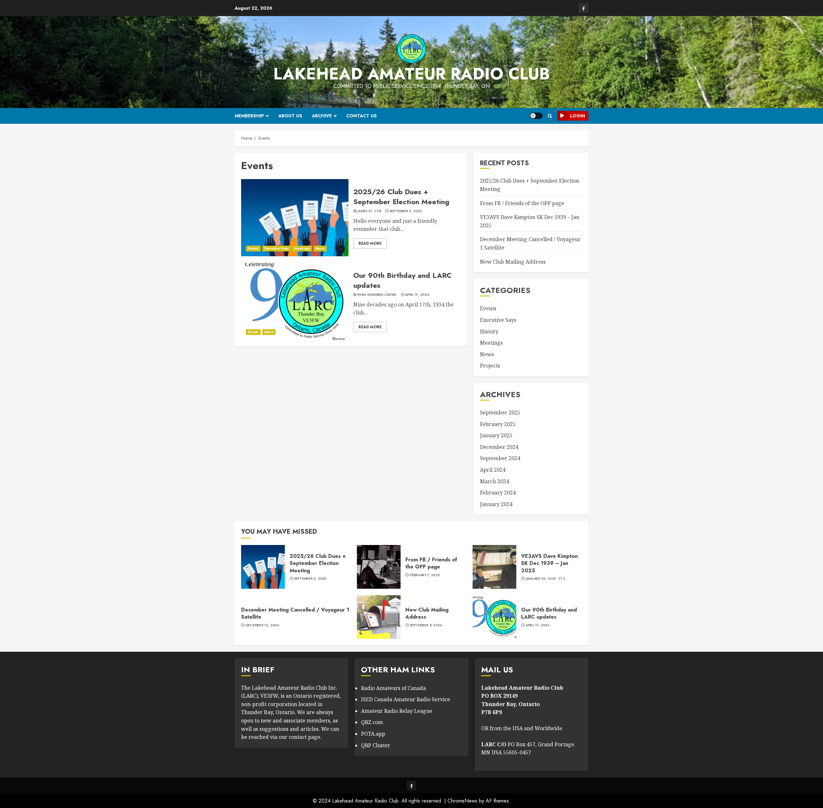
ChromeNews (462, 800)
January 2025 (496, 435)
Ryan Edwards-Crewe (376, 295)
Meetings (302, 248)
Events (253, 248)
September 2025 (500, 412)
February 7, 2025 (425, 575)
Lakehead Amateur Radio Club (411, 74)
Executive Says (276, 248)
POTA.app (373, 733)
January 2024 (496, 504)
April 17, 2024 (417, 295)
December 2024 (499, 446)
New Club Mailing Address (513, 261)
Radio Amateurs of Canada (393, 688)
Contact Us (361, 116)
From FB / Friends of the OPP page (522, 203)
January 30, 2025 (541, 578)
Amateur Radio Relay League (396, 710)
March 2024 (494, 481)
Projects (490, 365)
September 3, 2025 (406, 211)
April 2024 (492, 469)
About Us (290, 116)
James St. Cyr (369, 211)
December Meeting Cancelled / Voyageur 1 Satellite (295, 613)
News (320, 248)
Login (577, 116)
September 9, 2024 (426, 625)
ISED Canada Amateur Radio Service (405, 699)
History (489, 331)
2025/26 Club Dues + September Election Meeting (401, 196)
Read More (370, 243)
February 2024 (498, 492)
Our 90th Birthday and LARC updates (402, 280)
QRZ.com (372, 722)
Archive (322, 116)
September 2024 (500, 458)
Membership (249, 116)
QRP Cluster (375, 745)
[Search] (550, 116)
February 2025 (498, 424)
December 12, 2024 (262, 625)
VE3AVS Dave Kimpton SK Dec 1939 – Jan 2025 (549, 563)
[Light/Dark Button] (536, 116)
